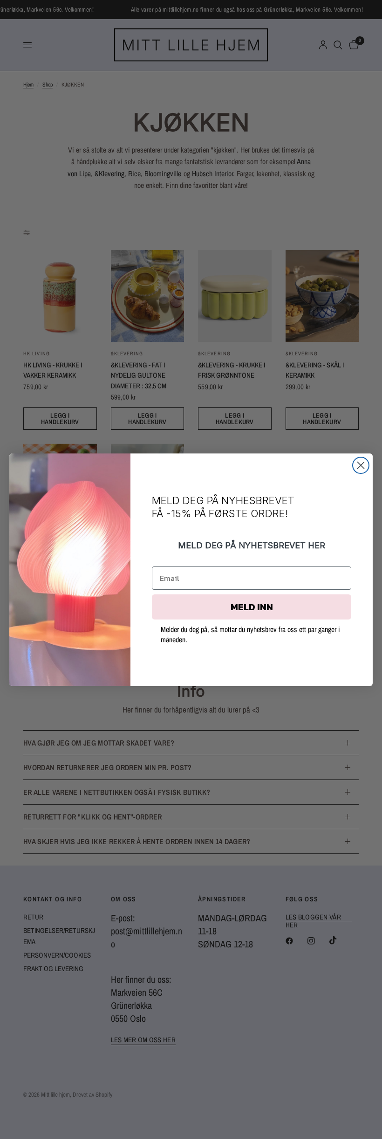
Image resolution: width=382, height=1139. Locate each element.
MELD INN (252, 607)
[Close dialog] (361, 465)
